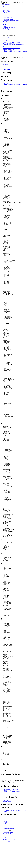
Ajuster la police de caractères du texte (11, 20)
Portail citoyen (6, 12)
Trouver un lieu (6, 10)
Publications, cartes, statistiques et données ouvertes (13, 44)
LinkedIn (5, 822)
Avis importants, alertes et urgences (10, 40)
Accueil (4, 8)
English (4, 6)
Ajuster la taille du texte (8, 19)
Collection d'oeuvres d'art (8, 49)
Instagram (5, 821)
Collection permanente (7, 50)
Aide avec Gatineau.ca (7, 801)
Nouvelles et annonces (7, 41)
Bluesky (5, 820)
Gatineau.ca (5, 46)
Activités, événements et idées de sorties (11, 42)
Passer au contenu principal (6, 4)
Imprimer (5, 837)
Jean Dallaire (5, 64)
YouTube (5, 823)
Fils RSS (5, 824)
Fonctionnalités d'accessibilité (9, 836)
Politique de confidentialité (8, 828)
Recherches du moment (8, 17)
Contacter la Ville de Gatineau (9, 9)
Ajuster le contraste (7, 21)
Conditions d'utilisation (8, 827)
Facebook (5, 817)
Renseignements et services (8, 43)
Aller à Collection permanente (9, 69)
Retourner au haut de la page (9, 839)
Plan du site (5, 800)
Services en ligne (6, 11)
